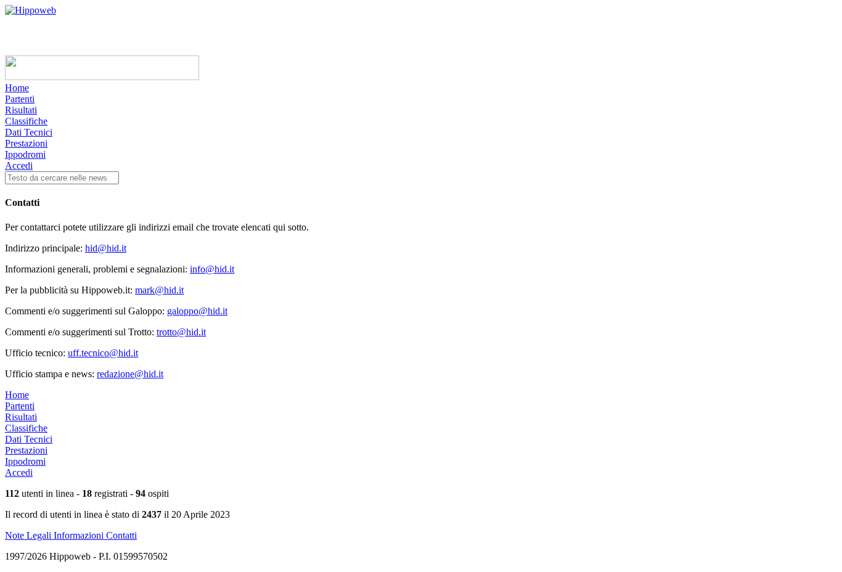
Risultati (21, 110)
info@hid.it (212, 269)
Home (17, 88)
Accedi (19, 165)
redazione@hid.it (130, 374)
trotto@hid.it (181, 332)
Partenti (20, 99)
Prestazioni (26, 143)
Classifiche (26, 121)
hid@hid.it (105, 248)
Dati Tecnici (28, 132)
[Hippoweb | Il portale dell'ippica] (30, 10)
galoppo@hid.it (197, 311)
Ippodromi (25, 154)
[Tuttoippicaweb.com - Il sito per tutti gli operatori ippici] (102, 77)
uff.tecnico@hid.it (103, 353)
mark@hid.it (159, 290)
